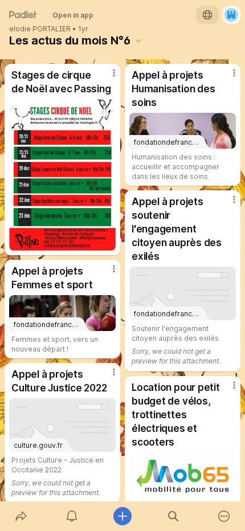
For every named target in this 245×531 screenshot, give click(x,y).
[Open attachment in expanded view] (62, 175)
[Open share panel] (20, 516)
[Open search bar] (173, 516)
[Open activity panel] (71, 516)
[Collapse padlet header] (138, 40)
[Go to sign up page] (231, 15)
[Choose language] (207, 15)
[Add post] (122, 516)
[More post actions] (106, 77)
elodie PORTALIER (40, 29)
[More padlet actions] (224, 516)
